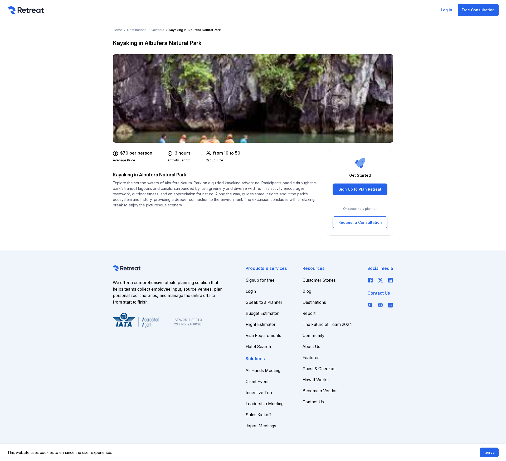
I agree (489, 452)
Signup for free (260, 280)
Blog (307, 291)
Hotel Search (258, 346)
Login (251, 291)
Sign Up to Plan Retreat (360, 189)
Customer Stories (319, 280)
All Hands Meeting (263, 370)
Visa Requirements (263, 335)
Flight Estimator (260, 324)
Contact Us (313, 401)
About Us (311, 346)
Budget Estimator (262, 313)
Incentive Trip (259, 392)
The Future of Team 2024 (327, 324)
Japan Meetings (261, 425)
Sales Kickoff (258, 414)
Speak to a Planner (264, 302)
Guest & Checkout (320, 368)
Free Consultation (478, 10)
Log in (446, 10)
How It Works (316, 379)
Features (311, 357)
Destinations (137, 30)
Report (309, 313)
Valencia (157, 30)
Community (313, 335)
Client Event (257, 381)
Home (117, 30)
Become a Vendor (320, 390)
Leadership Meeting (265, 403)
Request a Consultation (360, 222)
